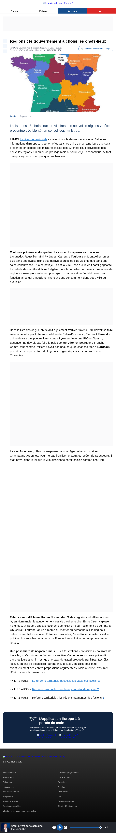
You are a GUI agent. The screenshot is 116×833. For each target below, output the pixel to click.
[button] (106, 827)
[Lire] (60, 827)
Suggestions (25, 116)
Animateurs (8, 782)
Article (13, 116)
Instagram (9, 767)
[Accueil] (58, 3)
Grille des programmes (68, 772)
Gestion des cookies (12, 806)
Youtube (19, 767)
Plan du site (63, 792)
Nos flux (61, 787)
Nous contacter (9, 772)
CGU (60, 796)
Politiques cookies (66, 801)
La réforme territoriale (33, 139)
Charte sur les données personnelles (19, 811)
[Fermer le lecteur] (113, 827)
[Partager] (5, 41)
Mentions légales (10, 801)
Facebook (14, 767)
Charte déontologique (67, 806)
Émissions (72, 11)
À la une (14, 11)
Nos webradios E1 (11, 792)
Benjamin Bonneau (38, 48)
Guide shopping (65, 777)
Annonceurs (8, 777)
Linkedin (28, 767)
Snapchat (24, 767)
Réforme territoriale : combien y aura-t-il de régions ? (65, 689)
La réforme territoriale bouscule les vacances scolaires (66, 680)
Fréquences (8, 787)
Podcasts (43, 11)
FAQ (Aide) (8, 796)
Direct (101, 11)
